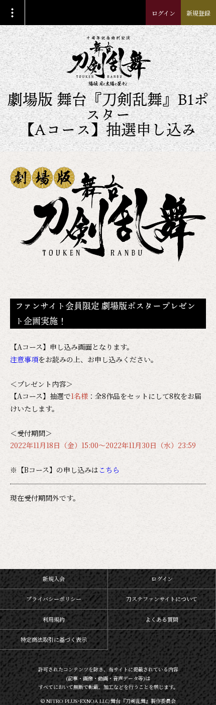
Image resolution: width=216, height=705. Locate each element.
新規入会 (54, 579)
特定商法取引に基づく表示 (54, 639)
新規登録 (198, 13)
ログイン (163, 13)
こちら (109, 470)
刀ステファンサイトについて (161, 599)
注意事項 (24, 359)
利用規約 (54, 619)
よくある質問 (161, 619)
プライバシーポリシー (53, 599)
